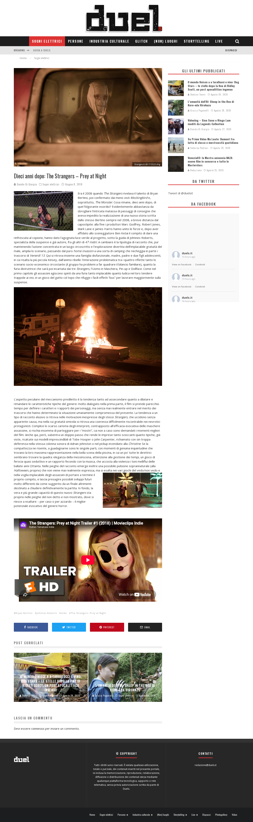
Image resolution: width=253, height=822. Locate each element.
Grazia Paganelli (199, 110)
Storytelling (197, 41)
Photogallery (221, 815)
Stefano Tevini (198, 94)
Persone (76, 41)
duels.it (187, 253)
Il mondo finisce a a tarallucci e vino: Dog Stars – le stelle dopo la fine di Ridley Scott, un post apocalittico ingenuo (213, 85)
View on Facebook (181, 264)
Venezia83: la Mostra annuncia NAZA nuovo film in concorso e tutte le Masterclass (210, 161)
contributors (42, 50)
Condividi (200, 264)
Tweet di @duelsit (180, 193)
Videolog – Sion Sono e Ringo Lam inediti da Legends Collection (209, 122)
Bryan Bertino (24, 613)
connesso (37, 728)
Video (234, 815)
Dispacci (231, 50)
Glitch (141, 41)
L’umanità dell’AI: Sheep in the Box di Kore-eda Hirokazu (211, 103)
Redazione (196, 170)
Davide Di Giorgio (26, 184)
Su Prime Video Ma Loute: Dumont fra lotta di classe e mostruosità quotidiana (213, 141)
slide (64, 613)
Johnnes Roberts (47, 613)
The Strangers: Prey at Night (88, 613)
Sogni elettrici (47, 41)
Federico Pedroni (199, 148)
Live (219, 41)
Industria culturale (109, 41)
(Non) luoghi (166, 41)
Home (92, 815)
